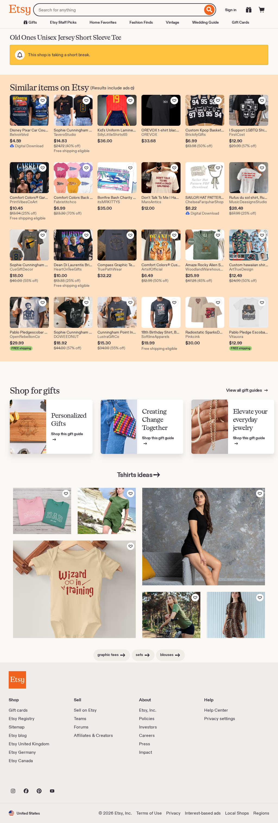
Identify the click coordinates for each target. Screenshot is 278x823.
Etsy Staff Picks (63, 22)
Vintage (172, 22)
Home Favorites (103, 22)
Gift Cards (240, 22)
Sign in (230, 10)
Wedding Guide (205, 22)
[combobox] (118, 9)
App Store (27, 779)
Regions (261, 813)
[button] (24, 813)
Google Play (68, 779)
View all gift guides (244, 390)
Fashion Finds (141, 22)
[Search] (209, 9)
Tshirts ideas (135, 474)
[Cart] (261, 9)
